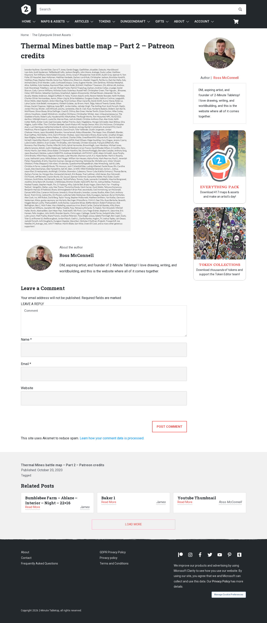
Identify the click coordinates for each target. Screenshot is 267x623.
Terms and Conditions (114, 563)
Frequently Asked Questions (39, 563)
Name (26, 339)
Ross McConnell (226, 78)
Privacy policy (108, 557)
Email (26, 364)
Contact (26, 557)
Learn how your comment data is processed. (112, 438)
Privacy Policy (221, 581)
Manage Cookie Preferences (228, 594)
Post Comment (169, 427)
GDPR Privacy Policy (113, 552)
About (25, 552)
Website (27, 388)
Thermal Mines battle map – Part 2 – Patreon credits (62, 465)
